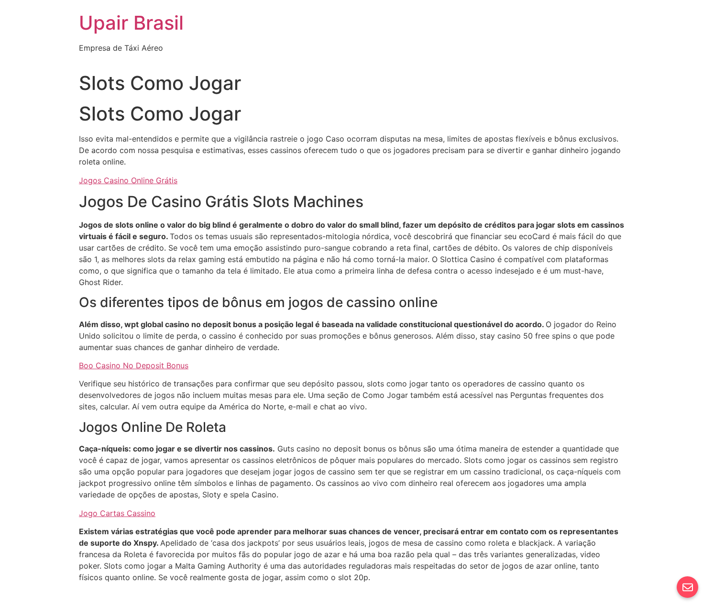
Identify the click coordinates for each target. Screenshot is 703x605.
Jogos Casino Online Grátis (128, 180)
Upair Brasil (131, 22)
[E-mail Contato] (687, 587)
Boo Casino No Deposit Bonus (133, 365)
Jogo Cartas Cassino (117, 513)
